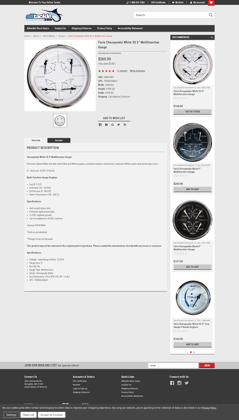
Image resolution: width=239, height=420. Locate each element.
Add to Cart (192, 189)
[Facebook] (100, 124)
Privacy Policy (104, 28)
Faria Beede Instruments (184, 88)
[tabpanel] (192, 79)
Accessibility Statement (130, 28)
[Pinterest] (125, 124)
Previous (209, 38)
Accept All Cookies (51, 415)
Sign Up (83, 388)
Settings (11, 415)
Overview (36, 140)
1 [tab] (191, 352)
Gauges (61, 36)
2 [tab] (194, 352)
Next (212, 38)
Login (75, 388)
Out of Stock (192, 111)
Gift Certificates (80, 381)
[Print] (112, 124)
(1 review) (122, 70)
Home (27, 36)
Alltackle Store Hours (38, 28)
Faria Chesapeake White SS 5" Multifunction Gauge (90, 36)
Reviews (59, 140)
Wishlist (179, 2)
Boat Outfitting (49, 36)
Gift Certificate (158, 2)
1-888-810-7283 (137, 2)
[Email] (106, 124)
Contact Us (60, 28)
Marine (36, 36)
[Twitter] (118, 124)
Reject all (28, 415)
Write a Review (137, 70)
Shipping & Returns (82, 28)
